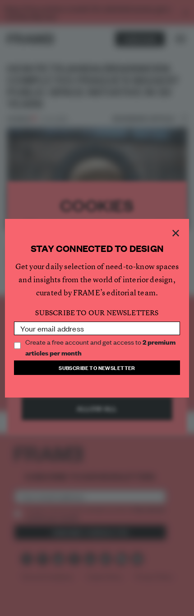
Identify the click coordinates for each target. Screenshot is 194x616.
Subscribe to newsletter (97, 367)
